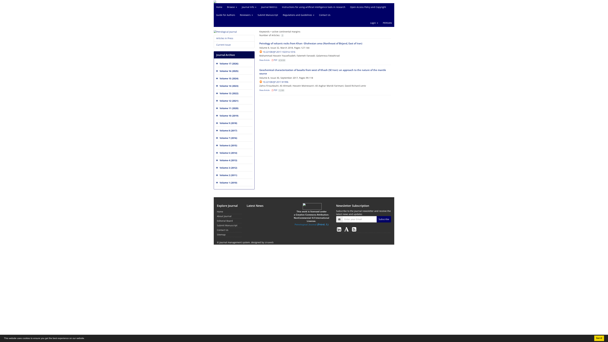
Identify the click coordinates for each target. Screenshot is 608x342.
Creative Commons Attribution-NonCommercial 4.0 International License (311, 217)
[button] (85, 338)
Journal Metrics (269, 7)
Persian (387, 22)
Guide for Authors (225, 14)
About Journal (224, 216)
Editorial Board (225, 220)
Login (373, 22)
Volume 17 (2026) (229, 63)
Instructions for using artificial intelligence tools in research (313, 7)
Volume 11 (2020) (229, 108)
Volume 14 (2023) (229, 85)
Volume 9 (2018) (228, 123)
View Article (264, 60)
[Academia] (347, 229)
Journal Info (248, 7)
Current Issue (223, 44)
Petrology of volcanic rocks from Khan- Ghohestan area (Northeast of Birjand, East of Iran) (310, 43)
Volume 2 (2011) (228, 175)
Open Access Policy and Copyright (368, 7)
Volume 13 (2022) (229, 93)
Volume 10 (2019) (229, 115)
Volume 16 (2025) (229, 71)
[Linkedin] (339, 229)
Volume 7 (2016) (228, 137)
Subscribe (384, 219)
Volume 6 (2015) (228, 145)
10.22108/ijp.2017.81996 (275, 81)
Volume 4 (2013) (228, 160)
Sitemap (221, 234)
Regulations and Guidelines (298, 14)
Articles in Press (224, 38)
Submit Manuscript (268, 14)
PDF (279, 60)
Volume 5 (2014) (228, 152)
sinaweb (269, 242)
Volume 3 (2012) (228, 167)
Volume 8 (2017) (228, 130)
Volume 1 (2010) (228, 182)
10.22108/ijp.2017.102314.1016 (279, 51)
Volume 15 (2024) (229, 78)
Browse (231, 7)
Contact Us (324, 14)
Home (219, 7)
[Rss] (354, 229)
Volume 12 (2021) (229, 100)
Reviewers (245, 14)
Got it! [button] (599, 338)
